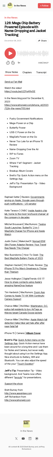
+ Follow (44, 5)
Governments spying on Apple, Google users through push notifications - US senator (24, 200)
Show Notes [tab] (11, 72)
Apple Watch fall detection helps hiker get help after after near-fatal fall (26, 323)
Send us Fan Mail (13, 81)
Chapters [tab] (27, 72)
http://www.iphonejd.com (17, 400)
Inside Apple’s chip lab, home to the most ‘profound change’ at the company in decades (26, 214)
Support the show (14, 383)
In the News (20, 5)
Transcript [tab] (41, 72)
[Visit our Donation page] (36, 438)
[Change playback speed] (19, 63)
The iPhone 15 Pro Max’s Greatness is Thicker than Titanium (26, 268)
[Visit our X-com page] (16, 438)
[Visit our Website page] (30, 438)
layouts (18, 377)
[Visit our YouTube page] (23, 438)
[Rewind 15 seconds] (8, 63)
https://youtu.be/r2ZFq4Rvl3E (20, 91)
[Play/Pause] (10, 53)
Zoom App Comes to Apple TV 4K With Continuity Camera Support (25, 296)
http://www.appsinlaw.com (18, 393)
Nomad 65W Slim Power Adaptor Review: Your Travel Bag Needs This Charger (25, 244)
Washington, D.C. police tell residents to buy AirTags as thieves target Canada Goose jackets (26, 309)
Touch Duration (25, 363)
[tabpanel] (26, 242)
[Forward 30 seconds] (13, 63)
